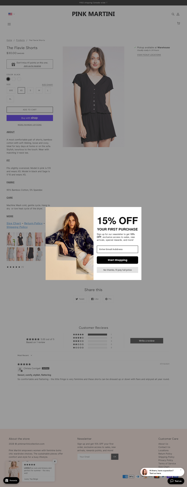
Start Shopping (117, 260)
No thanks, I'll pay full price (117, 270)
